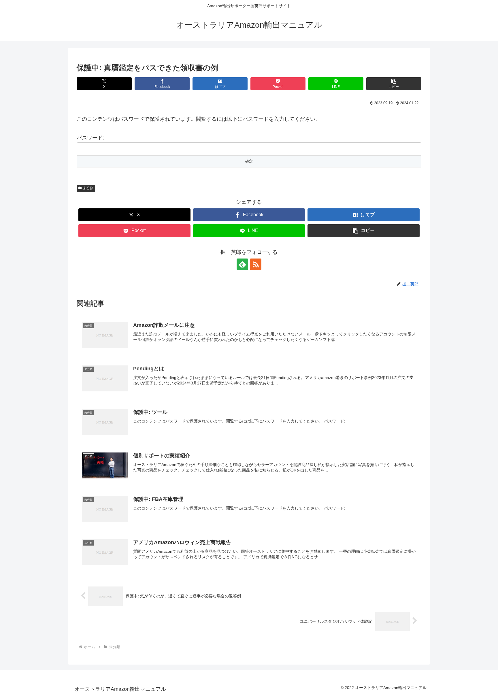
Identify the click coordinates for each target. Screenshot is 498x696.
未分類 (88, 188)
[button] (393, 83)
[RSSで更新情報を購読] (255, 264)
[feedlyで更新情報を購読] (242, 264)
